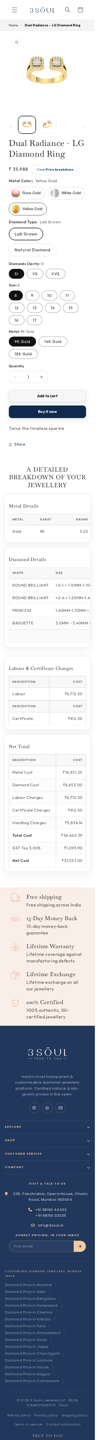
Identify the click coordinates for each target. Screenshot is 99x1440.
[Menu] (14, 10)
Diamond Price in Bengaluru (30, 1298)
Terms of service (28, 1424)
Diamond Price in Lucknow (29, 1360)
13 (35, 307)
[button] (67, 10)
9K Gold (22, 341)
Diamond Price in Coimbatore (32, 1381)
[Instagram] (34, 1108)
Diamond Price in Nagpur (28, 1374)
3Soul (63, 1405)
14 (53, 307)
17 (35, 320)
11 (67, 295)
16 (17, 320)
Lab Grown (26, 233)
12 (17, 307)
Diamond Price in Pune (25, 1326)
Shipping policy (74, 1415)
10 (49, 295)
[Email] (61, 1108)
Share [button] (20, 444)
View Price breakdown (55, 169)
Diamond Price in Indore (27, 1367)
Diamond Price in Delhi (25, 1291)
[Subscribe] (80, 1246)
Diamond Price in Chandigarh (32, 1353)
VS (35, 273)
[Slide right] (84, 126)
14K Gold (53, 341)
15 (71, 307)
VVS (55, 273)
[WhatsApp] (47, 1108)
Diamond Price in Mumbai (28, 1285)
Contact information (63, 1424)
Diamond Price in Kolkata (28, 1319)
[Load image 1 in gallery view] (27, 125)
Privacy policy (45, 1415)
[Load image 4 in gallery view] (47, 125)
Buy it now (47, 411)
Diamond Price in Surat (26, 1339)
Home (13, 25)
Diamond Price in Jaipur (27, 1346)
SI (16, 273)
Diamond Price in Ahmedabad (33, 1333)
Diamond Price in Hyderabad (31, 1305)
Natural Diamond (33, 249)
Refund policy (19, 1415)
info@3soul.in (51, 1225)
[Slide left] (11, 126)
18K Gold (23, 353)
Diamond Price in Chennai (29, 1312)
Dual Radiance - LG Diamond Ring (53, 25)
